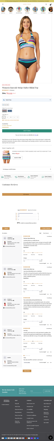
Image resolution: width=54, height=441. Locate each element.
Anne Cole (11, 434)
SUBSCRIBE (47, 391)
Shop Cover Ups (18, 415)
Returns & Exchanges (46, 413)
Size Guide (46, 422)
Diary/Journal (30, 406)
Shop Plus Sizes (18, 418)
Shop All (17, 403)
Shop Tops (17, 406)
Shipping (46, 409)
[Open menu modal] (3, 4)
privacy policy (35, 434)
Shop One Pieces (19, 409)
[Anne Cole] (27, 4)
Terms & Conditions (31, 415)
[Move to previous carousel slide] (48, 381)
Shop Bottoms (18, 412)
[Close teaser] (48, 435)
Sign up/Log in (47, 403)
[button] (27, 90)
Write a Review (47, 229)
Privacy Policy (30, 412)
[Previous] (2, 1)
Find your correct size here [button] (11, 120)
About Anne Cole (31, 403)
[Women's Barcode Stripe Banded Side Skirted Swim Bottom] (6, 157)
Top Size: (5, 114)
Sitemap (46, 416)
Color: (7, 108)
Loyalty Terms (30, 418)
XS (3, 117)
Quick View (17, 157)
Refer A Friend (30, 428)
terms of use (27, 434)
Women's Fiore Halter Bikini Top (14, 335)
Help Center (46, 406)
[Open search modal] (46, 4)
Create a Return (5, 404)
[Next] (52, 1)
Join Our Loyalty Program (33, 425)
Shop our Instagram (17, 422)
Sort (40, 233)
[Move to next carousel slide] (51, 381)
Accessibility (29, 409)
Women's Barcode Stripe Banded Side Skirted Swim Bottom (31, 151)
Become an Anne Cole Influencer (32, 422)
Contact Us (46, 419)
